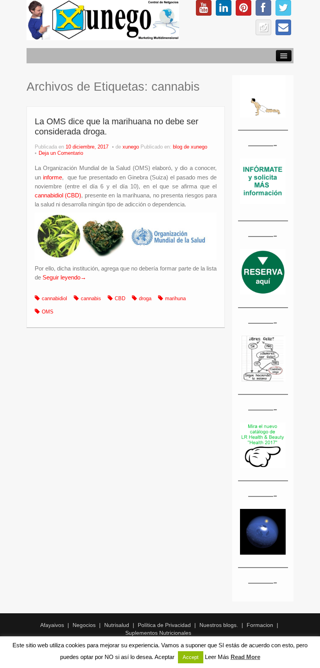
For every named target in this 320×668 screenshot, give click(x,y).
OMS (47, 312)
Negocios (84, 625)
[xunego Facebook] (263, 8)
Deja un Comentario (61, 153)
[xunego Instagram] (263, 27)
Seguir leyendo (64, 277)
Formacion (260, 625)
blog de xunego (190, 147)
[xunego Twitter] (283, 8)
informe (52, 177)
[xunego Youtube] (204, 8)
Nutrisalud (116, 625)
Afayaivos (52, 625)
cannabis (91, 298)
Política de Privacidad (164, 625)
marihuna (175, 298)
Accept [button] (191, 657)
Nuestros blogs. (218, 625)
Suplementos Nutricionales (158, 633)
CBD (120, 298)
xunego (131, 147)
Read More (245, 657)
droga (145, 298)
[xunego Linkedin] (223, 8)
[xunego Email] (283, 27)
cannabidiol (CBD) (58, 195)
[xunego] (103, 19)
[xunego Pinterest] (243, 8)
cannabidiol (54, 298)
